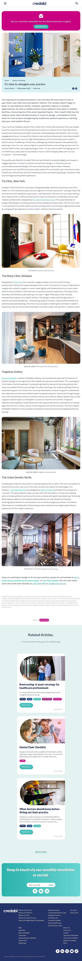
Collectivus (17, 282)
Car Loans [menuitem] (73, 910)
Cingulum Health (9, 378)
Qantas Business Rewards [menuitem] (27, 938)
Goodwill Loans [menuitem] (53, 918)
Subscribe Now (41, 26)
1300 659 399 (39, 583)
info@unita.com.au (57, 583)
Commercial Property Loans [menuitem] (57, 913)
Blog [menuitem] (20, 928)
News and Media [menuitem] (24, 933)
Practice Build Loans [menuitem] (55, 923)
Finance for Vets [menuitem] (24, 915)
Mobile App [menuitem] (22, 943)
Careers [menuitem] (66, 933)
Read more (26, 705)
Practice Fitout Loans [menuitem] (55, 925)
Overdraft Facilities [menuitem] (54, 920)
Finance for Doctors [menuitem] (25, 910)
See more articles (41, 851)
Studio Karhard (47, 490)
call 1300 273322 (50, 580)
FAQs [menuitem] (65, 943)
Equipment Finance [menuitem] (54, 915)
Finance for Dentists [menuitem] (25, 913)
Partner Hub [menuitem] (23, 940)
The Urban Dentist (18, 490)
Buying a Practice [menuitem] (54, 910)
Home (7, 80)
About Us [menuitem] (66, 928)
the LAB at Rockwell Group (43, 200)
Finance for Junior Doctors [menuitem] (27, 918)
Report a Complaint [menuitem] (69, 940)
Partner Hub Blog (18, 80)
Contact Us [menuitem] (67, 930)
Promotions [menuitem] (22, 935)
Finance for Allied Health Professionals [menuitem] (31, 920)
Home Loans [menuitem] (74, 913)
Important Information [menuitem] (70, 935)
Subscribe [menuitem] (22, 930)
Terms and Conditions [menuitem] (70, 938)
